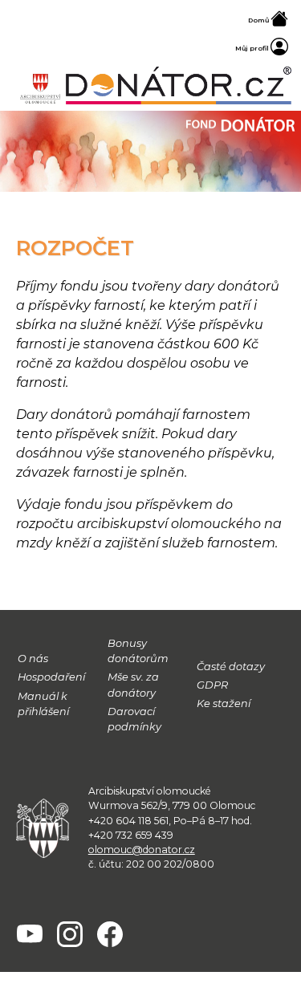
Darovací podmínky (134, 719)
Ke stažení (223, 703)
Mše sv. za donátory (133, 684)
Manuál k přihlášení (43, 704)
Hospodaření (51, 677)
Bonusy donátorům (138, 651)
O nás (33, 659)
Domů (259, 20)
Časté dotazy (231, 667)
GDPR (212, 685)
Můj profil (252, 48)
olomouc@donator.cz (141, 850)
